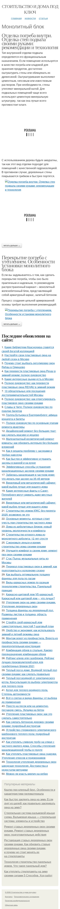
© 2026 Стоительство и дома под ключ (20, 892)
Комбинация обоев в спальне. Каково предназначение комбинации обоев (27, 652)
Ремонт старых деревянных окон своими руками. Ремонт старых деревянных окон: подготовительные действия (29, 830)
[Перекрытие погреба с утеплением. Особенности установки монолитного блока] (30, 314)
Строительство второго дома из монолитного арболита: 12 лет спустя (25, 536)
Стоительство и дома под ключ (30, 9)
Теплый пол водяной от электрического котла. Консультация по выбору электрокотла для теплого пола (30, 682)
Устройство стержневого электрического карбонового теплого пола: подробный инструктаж (29, 734)
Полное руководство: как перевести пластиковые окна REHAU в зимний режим (28, 385)
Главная (16, 18)
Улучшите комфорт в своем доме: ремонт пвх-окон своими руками (29, 552)
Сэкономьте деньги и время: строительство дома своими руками (24, 544)
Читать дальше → (12, 245)
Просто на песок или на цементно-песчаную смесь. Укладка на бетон (25, 708)
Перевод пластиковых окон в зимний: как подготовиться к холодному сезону (29, 568)
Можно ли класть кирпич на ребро (27, 774)
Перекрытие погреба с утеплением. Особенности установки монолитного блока (28, 263)
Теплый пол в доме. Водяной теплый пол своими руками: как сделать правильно (29, 672)
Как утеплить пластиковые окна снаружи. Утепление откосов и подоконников (29, 756)
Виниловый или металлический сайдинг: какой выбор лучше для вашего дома (29, 485)
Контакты (8, 896)
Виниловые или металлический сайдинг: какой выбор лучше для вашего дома (29, 504)
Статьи (43, 18)
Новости (30, 18)
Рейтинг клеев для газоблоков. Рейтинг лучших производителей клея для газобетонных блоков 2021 (28, 662)
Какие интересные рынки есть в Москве (29, 379)
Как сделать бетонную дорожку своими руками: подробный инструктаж (28, 724)
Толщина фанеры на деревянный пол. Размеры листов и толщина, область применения (28, 614)
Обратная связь (11, 905)
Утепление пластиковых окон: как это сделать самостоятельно (27, 716)
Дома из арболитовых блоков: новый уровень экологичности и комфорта (27, 528)
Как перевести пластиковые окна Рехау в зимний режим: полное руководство (29, 373)
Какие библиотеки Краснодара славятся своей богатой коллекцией (28, 349)
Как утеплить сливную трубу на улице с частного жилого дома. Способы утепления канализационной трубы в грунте (28, 746)
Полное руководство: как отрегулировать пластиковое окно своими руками (29, 401)
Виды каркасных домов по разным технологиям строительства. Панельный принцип (27, 586)
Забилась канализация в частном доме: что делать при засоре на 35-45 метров (28, 477)
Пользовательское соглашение (26, 896)
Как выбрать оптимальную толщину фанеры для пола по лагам (26, 576)
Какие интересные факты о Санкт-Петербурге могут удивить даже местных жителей (27, 495)
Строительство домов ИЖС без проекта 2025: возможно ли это (29, 512)
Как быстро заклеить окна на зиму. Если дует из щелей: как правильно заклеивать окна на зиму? (29, 803)
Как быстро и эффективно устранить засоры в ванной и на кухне (26, 461)
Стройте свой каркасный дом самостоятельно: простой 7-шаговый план (28, 624)
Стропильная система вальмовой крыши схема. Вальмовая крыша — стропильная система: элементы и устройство (30, 817)
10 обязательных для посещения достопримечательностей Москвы (23, 393)
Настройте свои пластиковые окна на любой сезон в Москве (26, 357)
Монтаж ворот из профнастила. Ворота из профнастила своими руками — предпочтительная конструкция (30, 642)
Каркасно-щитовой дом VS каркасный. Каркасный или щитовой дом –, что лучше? (28, 596)
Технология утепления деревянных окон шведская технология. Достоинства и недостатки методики (29, 766)
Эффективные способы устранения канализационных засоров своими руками (28, 469)
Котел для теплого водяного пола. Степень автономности (25, 692)
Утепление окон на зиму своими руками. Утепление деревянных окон (29, 604)
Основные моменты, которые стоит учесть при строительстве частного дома (27, 520)
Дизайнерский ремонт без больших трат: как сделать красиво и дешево (29, 433)
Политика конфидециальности (17, 900)
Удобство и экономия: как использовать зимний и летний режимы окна (28, 632)
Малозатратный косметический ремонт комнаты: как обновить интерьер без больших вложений (30, 443)
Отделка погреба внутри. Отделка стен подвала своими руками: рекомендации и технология (30, 41)
